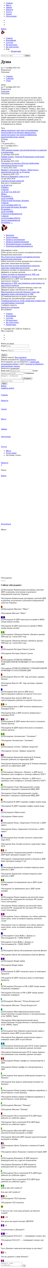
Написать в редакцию (10, 307)
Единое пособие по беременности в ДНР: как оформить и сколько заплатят (20, 275)
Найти (27, 56)
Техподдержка (12, 237)
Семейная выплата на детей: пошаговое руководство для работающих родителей (23, 302)
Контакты (10, 235)
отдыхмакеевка (31, 130)
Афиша (9, 7)
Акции (9, 14)
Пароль (4, 350)
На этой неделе (12, 47)
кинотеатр (11, 130)
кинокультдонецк (8, 135)
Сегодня (9, 42)
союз (18, 130)
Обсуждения (11, 16)
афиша (4, 130)
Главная (9, 3)
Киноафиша (11, 40)
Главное (9, 38)
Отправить (27, 378)
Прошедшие (16, 51)
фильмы (20, 132)
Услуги (9, 12)
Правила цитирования (15, 239)
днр (17, 135)
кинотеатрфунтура (9, 132)
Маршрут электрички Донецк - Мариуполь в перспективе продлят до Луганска (20, 171)
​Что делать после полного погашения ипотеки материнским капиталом (20, 258)
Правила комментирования (17, 242)
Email (3, 346)
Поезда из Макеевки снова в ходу (15, 176)
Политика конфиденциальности (19, 246)
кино (23, 130)
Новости (9, 10)
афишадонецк (30, 132)
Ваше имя (5, 371)
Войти (3, 29)
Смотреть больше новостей (12, 181)
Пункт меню (11, 453)
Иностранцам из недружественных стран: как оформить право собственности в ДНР (20, 293)
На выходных (11, 45)
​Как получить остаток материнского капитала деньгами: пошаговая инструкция (20, 267)
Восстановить (21, 357)
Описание (5, 91)
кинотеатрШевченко (28, 135)
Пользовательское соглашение (18, 244)
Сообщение (29, 373)
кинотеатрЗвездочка (9, 137)
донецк (21, 137)
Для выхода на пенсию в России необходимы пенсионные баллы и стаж (20, 164)
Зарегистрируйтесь (28, 360)
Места (8, 5)
